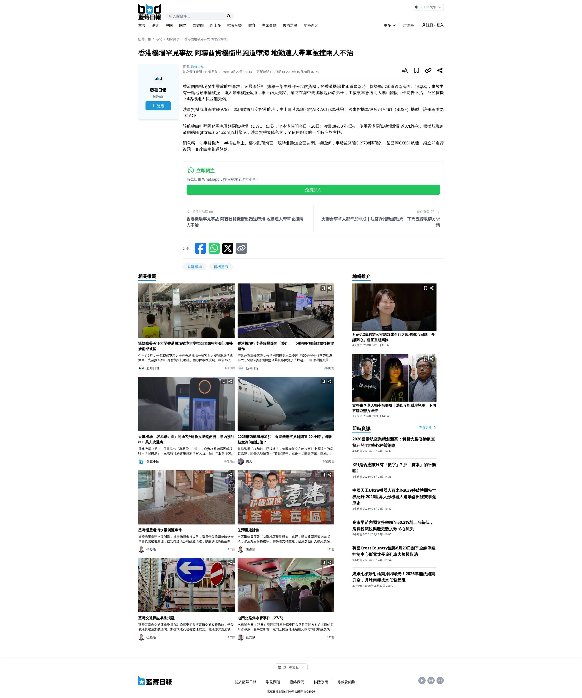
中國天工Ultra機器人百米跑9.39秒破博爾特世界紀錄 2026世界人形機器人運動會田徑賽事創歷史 (394, 496)
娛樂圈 (198, 25)
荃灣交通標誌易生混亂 (156, 617)
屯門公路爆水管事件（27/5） (261, 617)
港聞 (155, 25)
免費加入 (313, 189)
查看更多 (426, 427)
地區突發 (173, 39)
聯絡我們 (297, 681)
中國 (169, 25)
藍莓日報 (144, 39)
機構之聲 (290, 25)
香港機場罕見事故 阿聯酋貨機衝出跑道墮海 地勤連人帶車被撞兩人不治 (207, 39)
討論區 (408, 25)
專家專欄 (269, 25)
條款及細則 (346, 681)
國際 (182, 25)
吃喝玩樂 (234, 25)
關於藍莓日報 (245, 681)
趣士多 (215, 25)
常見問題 (273, 681)
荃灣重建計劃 (248, 529)
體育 (252, 25)
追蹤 (160, 105)
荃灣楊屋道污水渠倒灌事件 (160, 529)
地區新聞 (311, 25)
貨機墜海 (221, 266)
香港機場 (194, 266)
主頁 (142, 25)
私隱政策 (321, 681)
